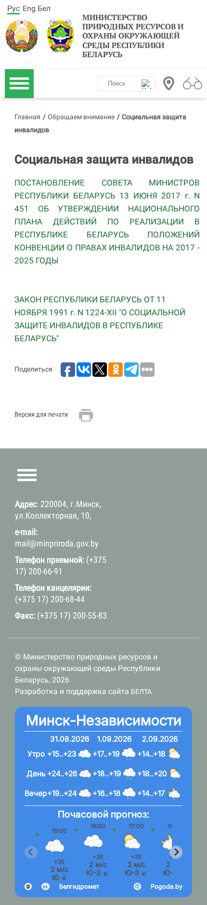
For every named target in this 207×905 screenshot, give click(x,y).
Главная (27, 117)
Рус (13, 8)
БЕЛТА (141, 691)
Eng (29, 8)
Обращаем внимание (81, 117)
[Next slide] (175, 852)
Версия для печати (41, 414)
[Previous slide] (31, 852)
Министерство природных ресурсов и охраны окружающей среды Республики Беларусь (132, 36)
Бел (44, 8)
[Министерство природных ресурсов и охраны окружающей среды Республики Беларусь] (24, 36)
